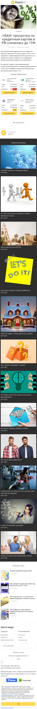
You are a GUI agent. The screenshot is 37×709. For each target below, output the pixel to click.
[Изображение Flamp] (11, 680)
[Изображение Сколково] (24, 680)
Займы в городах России (7, 640)
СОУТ (18, 659)
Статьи (20, 637)
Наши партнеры (22, 640)
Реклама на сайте (18, 652)
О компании (21, 635)
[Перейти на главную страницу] (18, 2)
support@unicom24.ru (7, 708)
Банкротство (4, 637)
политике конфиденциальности (12, 694)
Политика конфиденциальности (18, 656)
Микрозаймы (4, 635)
